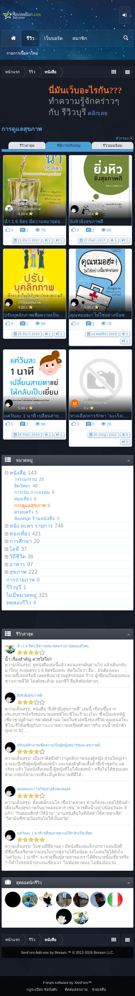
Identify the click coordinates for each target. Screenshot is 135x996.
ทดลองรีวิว (18, 602)
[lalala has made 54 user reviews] (30, 916)
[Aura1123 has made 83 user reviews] (13, 916)
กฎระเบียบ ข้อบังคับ (42, 989)
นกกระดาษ (94, 204)
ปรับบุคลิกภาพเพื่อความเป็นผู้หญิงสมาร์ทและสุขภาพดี (57, 315)
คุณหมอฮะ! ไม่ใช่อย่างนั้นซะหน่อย (43, 789)
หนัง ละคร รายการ (31, 526)
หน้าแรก (13, 38)
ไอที (14, 549)
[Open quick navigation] (113, 72)
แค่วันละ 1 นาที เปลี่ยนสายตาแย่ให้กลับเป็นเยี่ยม (52, 415)
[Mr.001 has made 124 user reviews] (98, 899)
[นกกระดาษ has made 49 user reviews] (64, 916)
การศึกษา (21, 541)
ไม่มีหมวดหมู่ (21, 595)
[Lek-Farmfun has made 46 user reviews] (81, 916)
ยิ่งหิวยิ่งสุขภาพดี (86, 221)
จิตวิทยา (22, 485)
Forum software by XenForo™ (67, 983)
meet (88, 398)
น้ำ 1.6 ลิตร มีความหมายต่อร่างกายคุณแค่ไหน (50, 221)
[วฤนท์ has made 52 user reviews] (47, 916)
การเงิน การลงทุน (32, 492)
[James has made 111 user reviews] (115, 899)
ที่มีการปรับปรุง (68, 146)
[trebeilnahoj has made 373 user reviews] (13, 899)
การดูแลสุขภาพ (29, 209)
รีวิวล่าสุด (27, 146)
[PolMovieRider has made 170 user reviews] (47, 899)
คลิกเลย (97, 113)
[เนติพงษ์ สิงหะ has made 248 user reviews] (30, 899)
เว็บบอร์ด (53, 38)
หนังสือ (18, 473)
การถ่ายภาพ (20, 580)
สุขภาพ (18, 572)
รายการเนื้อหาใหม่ (22, 53)
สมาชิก (79, 38)
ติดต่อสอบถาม (76, 989)
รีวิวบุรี (13, 587)
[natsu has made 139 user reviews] (64, 899)
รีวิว (30, 38)
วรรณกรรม (25, 479)
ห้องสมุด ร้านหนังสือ (34, 518)
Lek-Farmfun (30, 204)
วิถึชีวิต (18, 556)
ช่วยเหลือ (99, 989)
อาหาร (17, 564)
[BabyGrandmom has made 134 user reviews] (81, 899)
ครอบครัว (23, 512)
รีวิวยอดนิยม (112, 146)
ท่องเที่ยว (23, 498)
